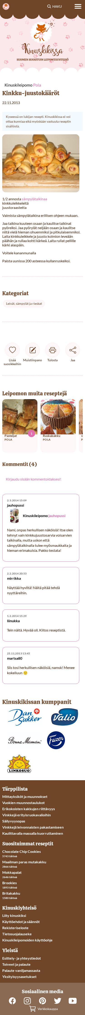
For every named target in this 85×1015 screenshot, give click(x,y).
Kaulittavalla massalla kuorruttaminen (32, 833)
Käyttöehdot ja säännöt (21, 921)
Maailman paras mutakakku (24, 862)
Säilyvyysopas (13, 821)
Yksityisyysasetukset (19, 976)
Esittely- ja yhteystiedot (21, 958)
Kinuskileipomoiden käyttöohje (27, 940)
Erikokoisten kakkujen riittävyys (28, 809)
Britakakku (11, 893)
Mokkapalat (12, 872)
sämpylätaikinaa (34, 199)
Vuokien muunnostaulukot (23, 802)
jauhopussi (57, 515)
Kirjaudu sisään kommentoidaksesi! (33, 479)
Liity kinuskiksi (14, 915)
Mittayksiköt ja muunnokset (24, 796)
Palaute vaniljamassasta (21, 970)
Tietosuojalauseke (17, 934)
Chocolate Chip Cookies (21, 851)
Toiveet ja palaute (16, 964)
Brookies (9, 883)
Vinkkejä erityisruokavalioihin (26, 815)
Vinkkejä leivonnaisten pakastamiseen (33, 827)
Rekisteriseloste (15, 928)
